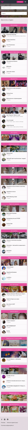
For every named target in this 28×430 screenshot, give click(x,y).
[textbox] (14, 7)
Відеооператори (14, 52)
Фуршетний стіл (14, 393)
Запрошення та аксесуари (14, 338)
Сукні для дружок (14, 166)
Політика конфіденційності (7, 425)
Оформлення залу (14, 144)
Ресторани (14, 132)
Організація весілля (14, 257)
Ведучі (14, 105)
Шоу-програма (14, 284)
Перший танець (14, 366)
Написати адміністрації (12, 422)
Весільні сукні (14, 177)
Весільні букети (14, 404)
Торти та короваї (14, 204)
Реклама (3, 422)
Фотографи (14, 25)
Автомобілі (14, 231)
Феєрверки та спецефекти (14, 349)
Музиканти (14, 79)
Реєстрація (20, 1)
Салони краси (14, 311)
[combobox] (14, 7)
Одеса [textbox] (12, 13)
